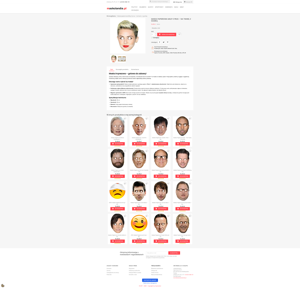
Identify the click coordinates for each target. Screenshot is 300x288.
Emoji (176, 7)
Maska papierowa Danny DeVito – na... (161, 171)
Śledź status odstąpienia (150, 283)
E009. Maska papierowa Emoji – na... (117, 203)
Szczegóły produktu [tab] (122, 69)
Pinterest (167, 42)
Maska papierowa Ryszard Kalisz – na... (183, 203)
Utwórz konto (154, 272)
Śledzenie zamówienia (157, 268)
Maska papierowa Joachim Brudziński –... (139, 138)
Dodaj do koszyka (167, 34)
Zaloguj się (154, 270)
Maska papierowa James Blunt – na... (161, 203)
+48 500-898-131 (124, 2)
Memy (182, 7)
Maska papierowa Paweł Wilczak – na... (161, 235)
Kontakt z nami (133, 274)
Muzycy (150, 7)
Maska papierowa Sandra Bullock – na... (117, 235)
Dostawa (109, 268)
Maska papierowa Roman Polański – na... (139, 171)
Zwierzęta (168, 7)
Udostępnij (159, 42)
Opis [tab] (111, 69)
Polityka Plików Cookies (135, 272)
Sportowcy (159, 7)
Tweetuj (163, 42)
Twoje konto (155, 266)
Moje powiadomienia (156, 274)
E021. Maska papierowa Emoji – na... (139, 235)
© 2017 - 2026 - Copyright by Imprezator (150, 286)
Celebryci (142, 7)
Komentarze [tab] (135, 69)
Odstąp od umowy (150, 280)
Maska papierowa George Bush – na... (182, 235)
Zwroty (108, 270)
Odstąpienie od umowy (113, 272)
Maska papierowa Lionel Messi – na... (139, 203)
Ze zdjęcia (135, 10)
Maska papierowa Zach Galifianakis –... (117, 171)
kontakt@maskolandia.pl (179, 278)
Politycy (134, 7)
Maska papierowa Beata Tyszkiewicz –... (117, 138)
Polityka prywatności (134, 270)
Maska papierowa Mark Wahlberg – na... (182, 171)
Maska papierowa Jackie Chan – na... (161, 138)
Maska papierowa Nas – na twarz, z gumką (182, 138)
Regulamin (131, 268)
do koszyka (117, 144)
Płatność (109, 274)
